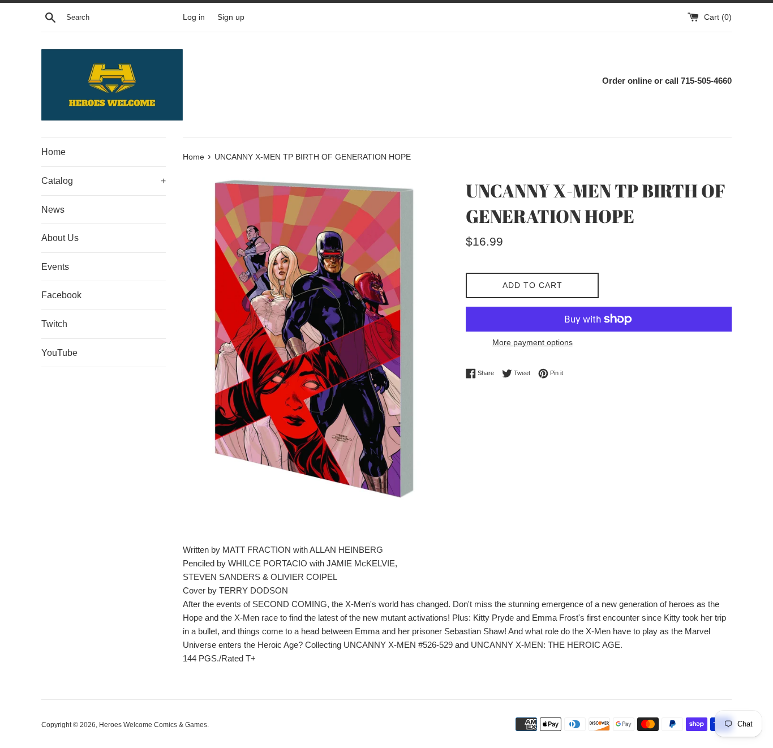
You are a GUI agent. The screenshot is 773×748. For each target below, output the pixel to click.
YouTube (59, 353)
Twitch (54, 324)
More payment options (532, 342)
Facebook (61, 295)
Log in (194, 17)
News (53, 209)
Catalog (103, 181)
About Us (60, 238)
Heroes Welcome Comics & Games (153, 725)
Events (55, 267)
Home (53, 152)
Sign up (230, 17)
